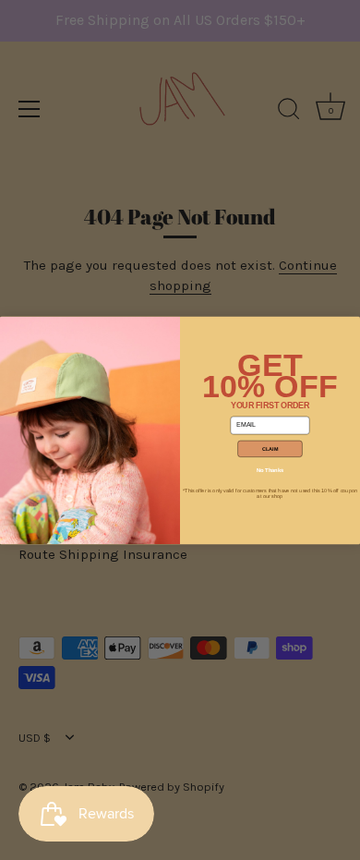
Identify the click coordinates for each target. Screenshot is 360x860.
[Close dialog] (11, 327)
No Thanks (270, 469)
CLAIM (270, 448)
